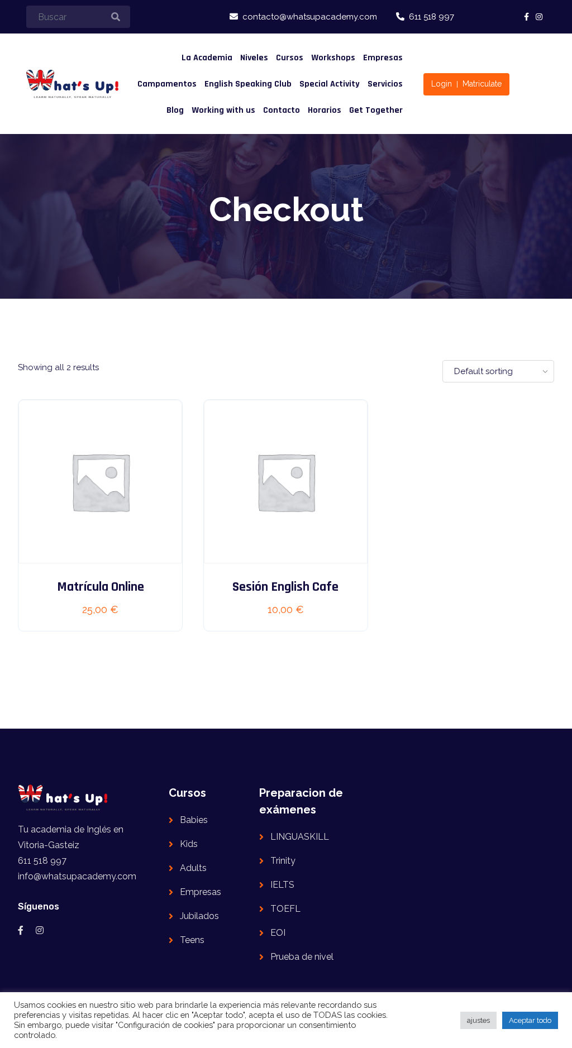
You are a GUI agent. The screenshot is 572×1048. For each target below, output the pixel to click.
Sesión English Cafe (285, 586)
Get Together (376, 110)
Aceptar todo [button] (530, 1020)
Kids (189, 844)
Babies (194, 820)
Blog (175, 110)
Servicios (385, 84)
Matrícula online (100, 586)
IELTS (282, 884)
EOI (277, 932)
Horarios (324, 110)
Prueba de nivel (301, 956)
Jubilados (199, 916)
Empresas (383, 58)
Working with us (223, 110)
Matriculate (482, 83)
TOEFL (285, 908)
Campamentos (167, 84)
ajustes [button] (478, 1020)
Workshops (333, 58)
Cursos (289, 58)
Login (441, 83)
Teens (192, 940)
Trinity (282, 860)
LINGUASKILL (299, 836)
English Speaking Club (248, 84)
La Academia (207, 58)
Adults (193, 868)
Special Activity (329, 84)
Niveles (254, 58)
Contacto (281, 110)
